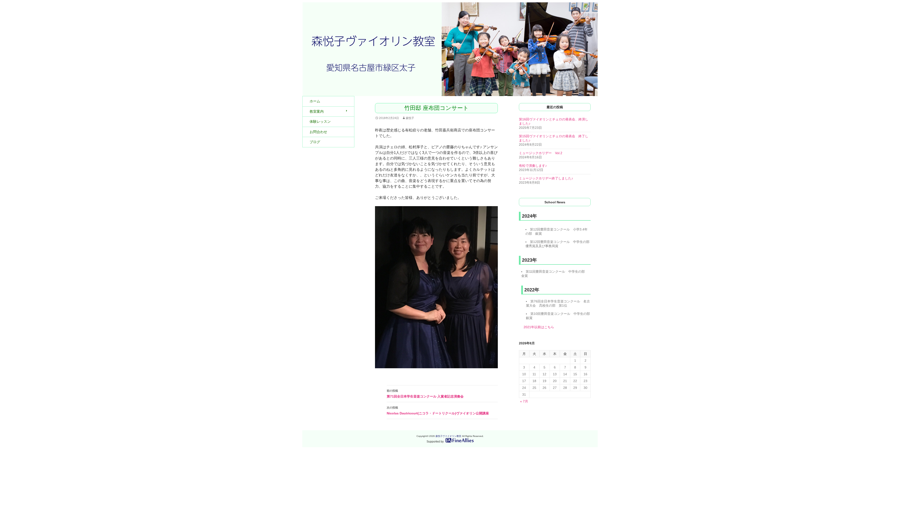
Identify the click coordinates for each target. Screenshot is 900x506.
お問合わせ (318, 132)
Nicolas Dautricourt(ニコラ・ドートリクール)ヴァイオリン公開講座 (438, 410)
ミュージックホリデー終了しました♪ (546, 178)
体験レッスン (320, 121)
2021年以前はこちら (539, 327)
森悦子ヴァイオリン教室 (448, 436)
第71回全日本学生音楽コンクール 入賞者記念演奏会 (425, 393)
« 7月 (524, 401)
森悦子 (410, 118)
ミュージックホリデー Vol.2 (540, 153)
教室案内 (317, 111)
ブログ (315, 142)
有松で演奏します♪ (533, 165)
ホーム (315, 101)
